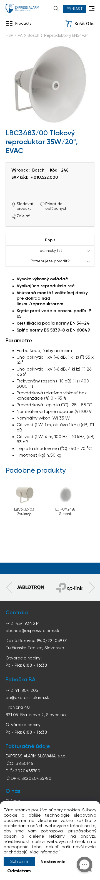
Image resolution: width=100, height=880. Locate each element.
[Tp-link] (30, 587)
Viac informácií (44, 852)
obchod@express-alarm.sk (32, 631)
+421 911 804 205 (22, 691)
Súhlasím (19, 862)
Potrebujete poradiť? (50, 261)
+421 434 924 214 (23, 624)
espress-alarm (22, 8)
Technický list (50, 251)
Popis (50, 240)
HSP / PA (14, 36)
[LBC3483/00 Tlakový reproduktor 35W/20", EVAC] (50, 84)
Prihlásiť (74, 9)
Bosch (33, 36)
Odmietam (19, 871)
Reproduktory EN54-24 (66, 36)
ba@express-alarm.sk (27, 698)
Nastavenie (53, 862)
